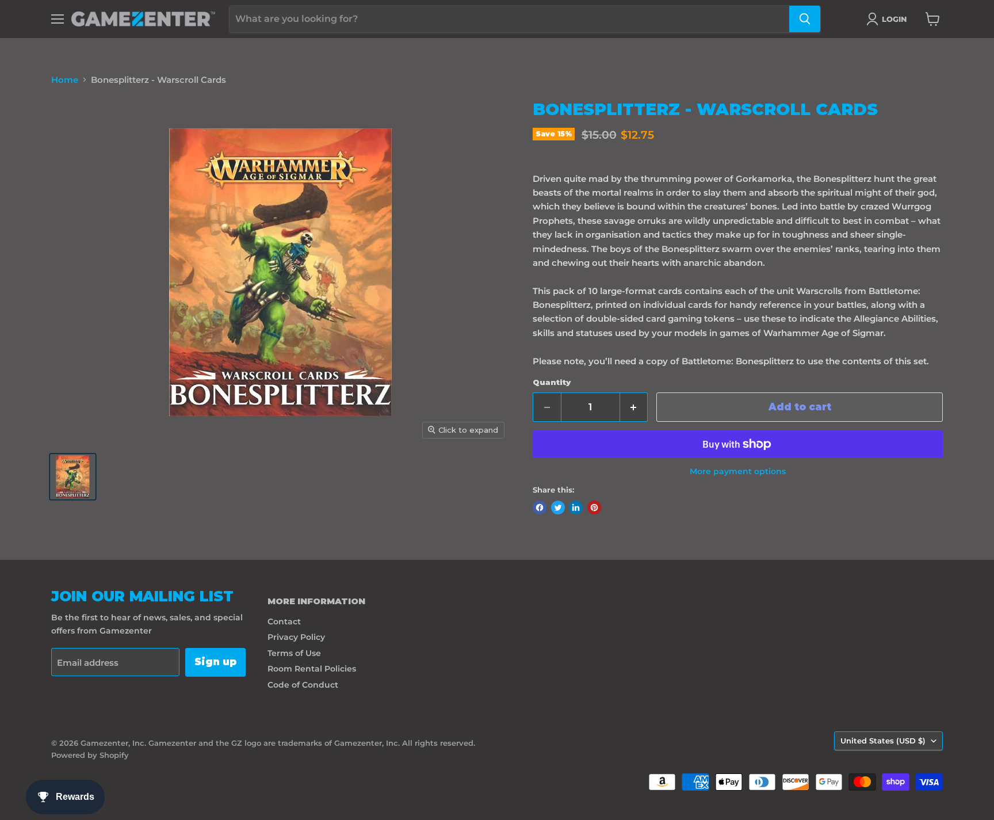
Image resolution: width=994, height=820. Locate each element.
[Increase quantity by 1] (634, 407)
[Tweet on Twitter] (558, 507)
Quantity (552, 382)
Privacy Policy (296, 637)
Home (64, 80)
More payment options (738, 471)
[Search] (804, 19)
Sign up (215, 662)
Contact (284, 621)
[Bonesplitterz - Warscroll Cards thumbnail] (72, 476)
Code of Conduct (302, 685)
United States (883, 740)
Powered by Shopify (90, 755)
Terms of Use (294, 653)
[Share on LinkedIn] (576, 507)
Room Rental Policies (311, 668)
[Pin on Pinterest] (594, 507)
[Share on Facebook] (539, 507)
